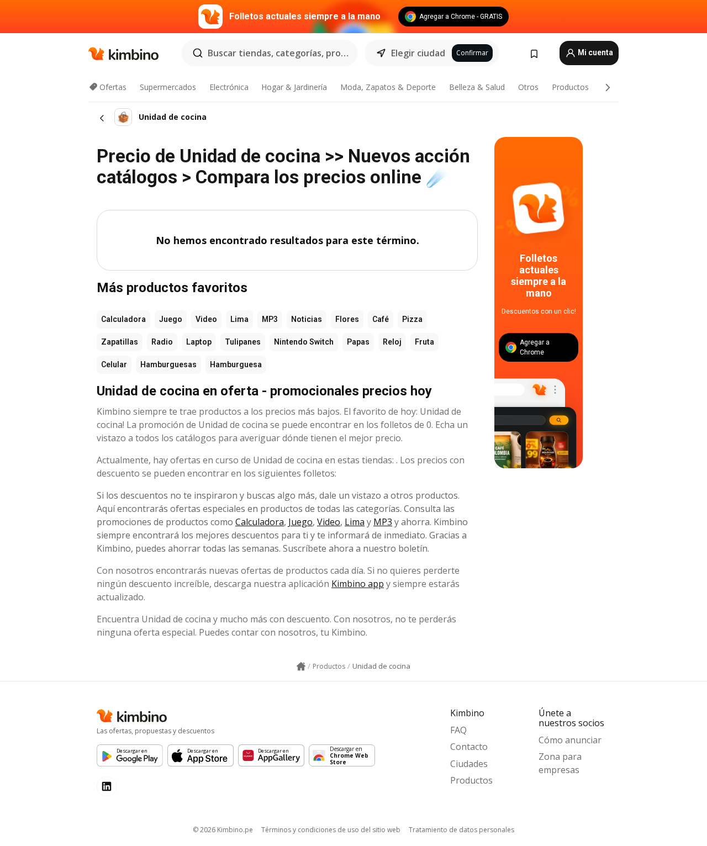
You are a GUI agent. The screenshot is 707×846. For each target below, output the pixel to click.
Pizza (412, 319)
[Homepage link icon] (301, 666)
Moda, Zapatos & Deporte (388, 87)
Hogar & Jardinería (294, 87)
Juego (170, 319)
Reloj (392, 341)
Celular (114, 364)
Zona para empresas (560, 763)
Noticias (306, 319)
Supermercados (168, 87)
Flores (347, 319)
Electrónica (229, 87)
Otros (528, 87)
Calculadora (123, 319)
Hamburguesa (236, 364)
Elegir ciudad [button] (418, 53)
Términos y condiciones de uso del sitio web (330, 829)
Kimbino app (357, 584)
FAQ (458, 730)
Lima (239, 319)
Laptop (199, 341)
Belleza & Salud (477, 87)
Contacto (469, 747)
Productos (570, 87)
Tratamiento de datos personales (461, 829)
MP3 (270, 319)
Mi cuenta (594, 52)
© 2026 (223, 829)
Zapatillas (119, 341)
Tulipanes (243, 341)
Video (206, 319)
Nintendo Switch (304, 341)
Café (380, 319)
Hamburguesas (168, 364)
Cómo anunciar (570, 740)
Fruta (424, 341)
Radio (162, 341)
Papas (358, 341)
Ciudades (469, 764)
